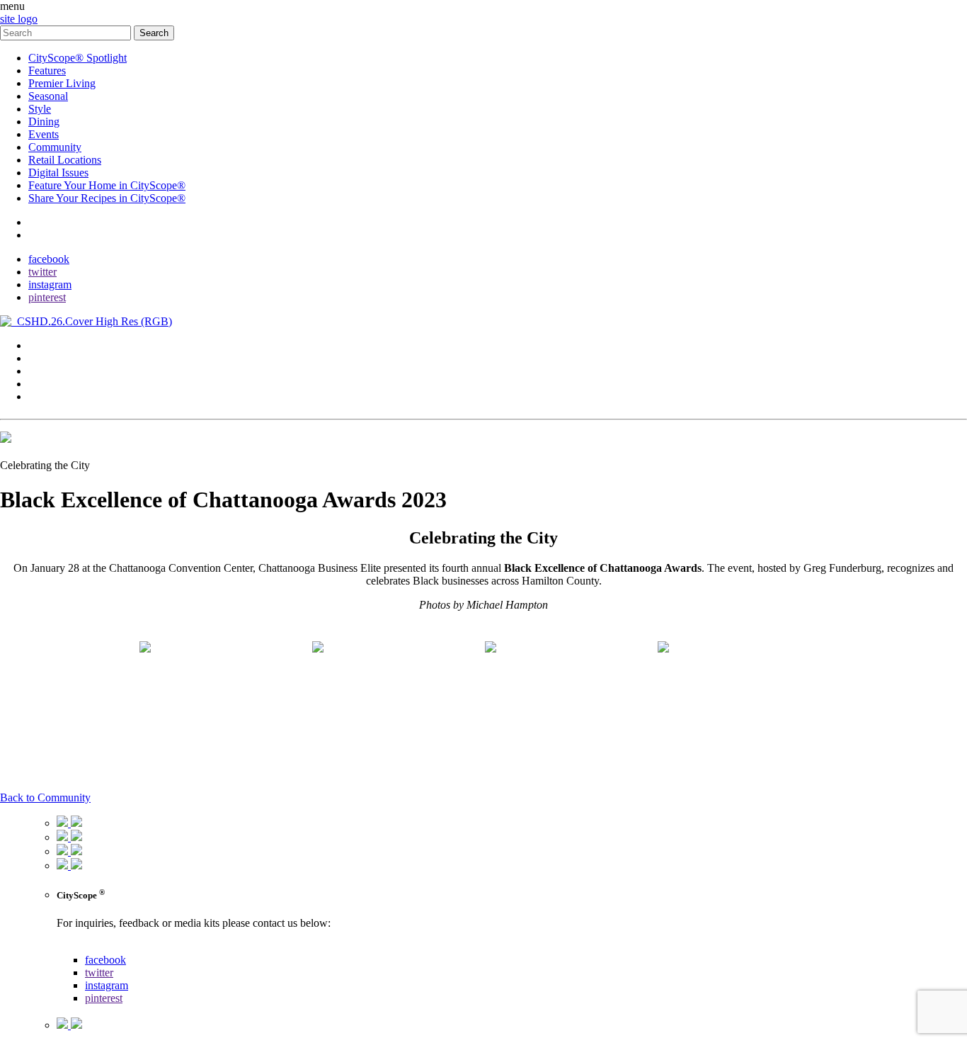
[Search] (67, 32)
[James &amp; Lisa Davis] (570, 698)
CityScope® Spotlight (77, 58)
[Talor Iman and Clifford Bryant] (743, 698)
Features (47, 70)
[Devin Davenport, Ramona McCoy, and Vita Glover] (397, 698)
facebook (48, 259)
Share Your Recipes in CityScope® (106, 198)
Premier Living (62, 83)
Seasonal (48, 96)
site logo (19, 19)
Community (54, 147)
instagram (49, 284)
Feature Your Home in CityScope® (106, 185)
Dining (43, 121)
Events (43, 134)
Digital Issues (58, 173)
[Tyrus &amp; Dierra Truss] (224, 698)
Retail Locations (64, 160)
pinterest (47, 297)
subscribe (49, 235)
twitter (42, 272)
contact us (79, 947)
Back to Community (45, 797)
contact (44, 222)
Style (39, 109)
